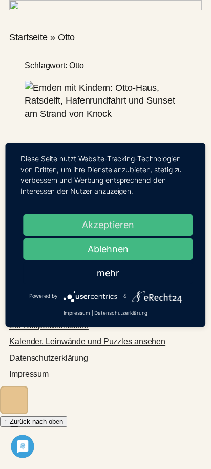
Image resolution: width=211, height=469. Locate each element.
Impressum (29, 374)
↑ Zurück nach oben (33, 421)
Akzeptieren (108, 224)
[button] (14, 400)
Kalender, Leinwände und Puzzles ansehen (87, 341)
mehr (108, 273)
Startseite (28, 37)
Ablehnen (108, 248)
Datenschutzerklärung (48, 358)
